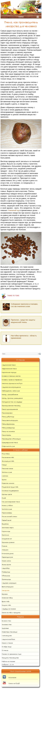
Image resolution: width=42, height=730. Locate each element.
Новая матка (6, 561)
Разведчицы (6, 572)
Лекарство (5, 590)
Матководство (7, 636)
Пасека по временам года (11, 654)
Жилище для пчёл (8, 461)
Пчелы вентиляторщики (10, 420)
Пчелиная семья (7, 468)
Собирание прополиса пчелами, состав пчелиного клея (24, 305)
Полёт (4, 498)
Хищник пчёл (6, 605)
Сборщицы (6, 576)
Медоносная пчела (9, 365)
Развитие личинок (8, 483)
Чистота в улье (7, 509)
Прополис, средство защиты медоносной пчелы (23, 321)
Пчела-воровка (7, 413)
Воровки (5, 594)
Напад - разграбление (10, 394)
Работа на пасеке (8, 661)
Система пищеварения (10, 491)
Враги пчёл (5, 601)
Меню (21, 17)
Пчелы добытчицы (8, 417)
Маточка (5, 476)
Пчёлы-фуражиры (8, 424)
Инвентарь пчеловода (9, 632)
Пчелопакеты (6, 435)
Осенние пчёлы (7, 598)
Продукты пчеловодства (10, 658)
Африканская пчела (9, 369)
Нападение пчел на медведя (12, 402)
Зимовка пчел (7, 624)
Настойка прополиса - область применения (24, 337)
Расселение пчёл (8, 457)
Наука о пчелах (7, 643)
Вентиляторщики (7, 587)
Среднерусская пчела (10, 442)
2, (10, 664)
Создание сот (7, 539)
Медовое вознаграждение (11, 387)
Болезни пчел (6, 621)
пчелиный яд (13, 210)
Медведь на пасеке (9, 609)
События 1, (6, 664)
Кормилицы (6, 531)
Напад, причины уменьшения (12, 398)
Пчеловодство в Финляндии (11, 439)
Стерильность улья (8, 446)
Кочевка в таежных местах (11, 376)
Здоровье (5, 628)
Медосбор (6, 568)
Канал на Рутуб (14, 683)
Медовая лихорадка (9, 583)
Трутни (4, 480)
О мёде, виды (6, 647)
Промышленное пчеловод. (11, 406)
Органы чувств (7, 494)
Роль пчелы (6, 454)
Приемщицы (6, 579)
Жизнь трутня (6, 565)
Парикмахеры (7, 513)
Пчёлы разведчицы (8, 428)
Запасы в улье (7, 472)
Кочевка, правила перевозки (12, 380)
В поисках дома (7, 553)
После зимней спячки (9, 516)
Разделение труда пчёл (10, 487)
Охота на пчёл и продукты (11, 613)
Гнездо (4, 465)
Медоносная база (8, 639)
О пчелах (5, 650)
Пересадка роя (7, 557)
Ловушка (5, 550)
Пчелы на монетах (8, 431)
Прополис (5, 535)
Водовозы (5, 524)
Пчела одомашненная (10, 409)
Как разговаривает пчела (11, 502)
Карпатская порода (9, 372)
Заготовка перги (8, 528)
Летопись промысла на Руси (12, 383)
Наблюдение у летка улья (11, 391)
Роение (4, 546)
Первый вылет (6, 520)
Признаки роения (8, 542)
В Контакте (12, 678)
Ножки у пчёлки (7, 505)
